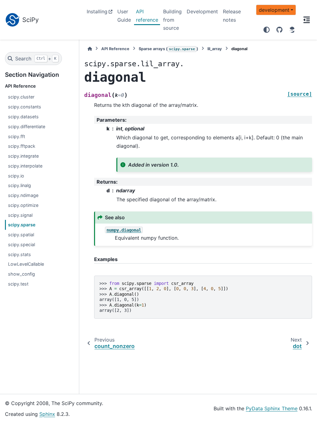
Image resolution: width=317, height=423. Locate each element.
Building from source (172, 19)
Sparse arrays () (168, 48)
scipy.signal (20, 215)
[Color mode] (266, 29)
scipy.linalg (19, 185)
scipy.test (18, 283)
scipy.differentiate (26, 126)
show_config (21, 274)
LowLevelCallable (26, 264)
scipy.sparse (22, 224)
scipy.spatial (21, 234)
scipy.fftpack (21, 146)
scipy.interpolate (25, 165)
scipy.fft (16, 136)
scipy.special (21, 244)
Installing (97, 11)
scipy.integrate (23, 156)
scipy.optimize (23, 205)
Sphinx (47, 414)
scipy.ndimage (23, 195)
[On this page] (306, 20)
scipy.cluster (21, 96)
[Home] (90, 49)
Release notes (232, 15)
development (274, 10)
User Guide (124, 15)
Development (202, 11)
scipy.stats (19, 254)
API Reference (115, 48)
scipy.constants (24, 106)
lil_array (214, 48)
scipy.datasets (23, 116)
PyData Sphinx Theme (271, 408)
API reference (147, 15)
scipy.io (16, 175)
